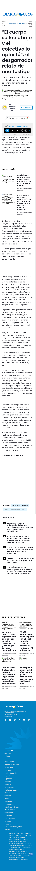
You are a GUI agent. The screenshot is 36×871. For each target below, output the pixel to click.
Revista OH (9, 767)
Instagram (10, 720)
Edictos (7, 830)
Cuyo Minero (9, 762)
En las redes (9, 787)
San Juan (8, 753)
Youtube (24, 720)
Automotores (10, 818)
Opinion (7, 793)
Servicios (8, 824)
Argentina (8, 779)
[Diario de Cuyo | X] (26, 14)
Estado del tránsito (12, 807)
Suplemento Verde (12, 764)
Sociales (8, 796)
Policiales (12, 24)
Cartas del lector (11, 790)
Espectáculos (10, 776)
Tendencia (8, 804)
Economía (8, 759)
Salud (7, 798)
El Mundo (8, 781)
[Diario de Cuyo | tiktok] (30, 14)
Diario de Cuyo (4, 24)
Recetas (8, 784)
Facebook (6, 720)
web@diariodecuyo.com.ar (18, 841)
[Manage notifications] (31, 854)
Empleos (8, 821)
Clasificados (9, 813)
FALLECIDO (16, 505)
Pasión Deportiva (11, 773)
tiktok (15, 720)
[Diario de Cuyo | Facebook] (18, 14)
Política (7, 756)
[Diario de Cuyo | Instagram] (22, 14)
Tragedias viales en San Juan (15, 509)
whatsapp (29, 720)
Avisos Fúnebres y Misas (13, 827)
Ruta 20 (25, 505)
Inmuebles (8, 815)
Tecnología (9, 801)
